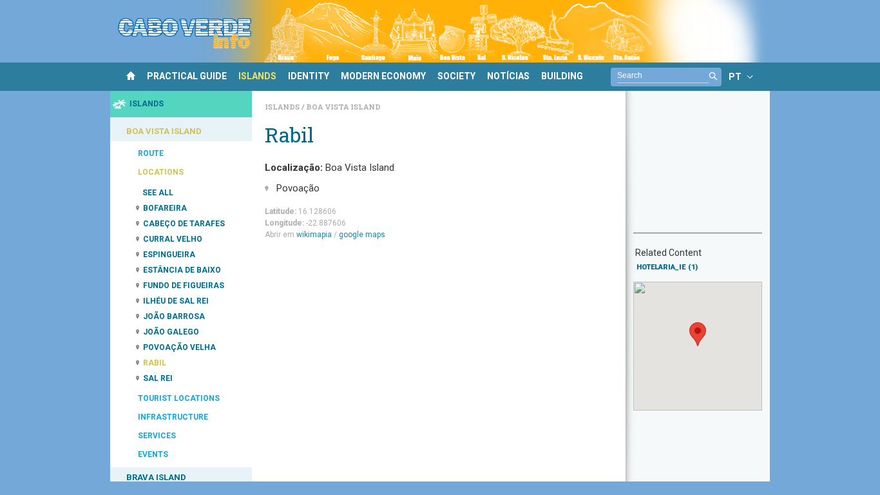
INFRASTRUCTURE (173, 417)
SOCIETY (456, 76)
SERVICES (157, 435)
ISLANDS (257, 76)
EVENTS (153, 454)
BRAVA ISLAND (156, 477)
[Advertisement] (697, 168)
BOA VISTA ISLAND (164, 131)
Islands (283, 107)
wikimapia (314, 234)
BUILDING (562, 76)
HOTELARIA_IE (667, 267)
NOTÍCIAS (508, 76)
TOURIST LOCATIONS (179, 398)
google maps (362, 234)
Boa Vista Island (343, 107)
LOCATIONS (161, 172)
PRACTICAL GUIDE (187, 76)
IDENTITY (308, 76)
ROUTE (151, 153)
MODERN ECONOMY (383, 76)
